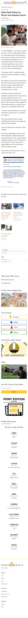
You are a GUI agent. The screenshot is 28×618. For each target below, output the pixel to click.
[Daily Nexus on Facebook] (2, 568)
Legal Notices (4, 584)
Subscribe (14, 392)
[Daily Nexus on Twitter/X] (4, 568)
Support (3, 601)
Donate (2, 604)
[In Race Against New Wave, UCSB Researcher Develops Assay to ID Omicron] (18, 206)
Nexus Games (6, 312)
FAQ (2, 581)
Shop (2, 607)
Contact (3, 588)
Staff (2, 575)
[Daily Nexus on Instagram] (6, 568)
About (3, 573)
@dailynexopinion (7, 423)
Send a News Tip (5, 594)
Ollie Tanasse (6, 18)
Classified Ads (4, 596)
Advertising (4, 591)
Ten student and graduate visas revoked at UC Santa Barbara (6, 235)
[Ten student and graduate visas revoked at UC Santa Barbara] (6, 227)
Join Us (2, 578)
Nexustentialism (7, 7)
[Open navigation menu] (25, 2)
